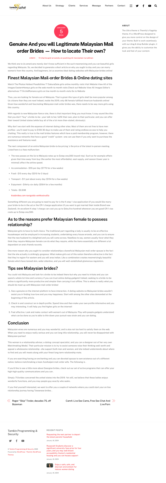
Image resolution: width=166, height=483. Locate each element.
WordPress (21, 452)
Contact (121, 5)
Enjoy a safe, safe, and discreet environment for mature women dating (66, 466)
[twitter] (137, 5)
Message (96, 5)
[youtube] (149, 5)
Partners (109, 5)
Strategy (60, 5)
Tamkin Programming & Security (21, 449)
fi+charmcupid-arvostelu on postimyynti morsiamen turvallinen (66, 58)
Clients (71, 5)
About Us (46, 5)
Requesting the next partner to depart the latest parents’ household (63, 435)
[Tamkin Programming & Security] (17, 11)
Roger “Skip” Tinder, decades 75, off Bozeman (31, 402)
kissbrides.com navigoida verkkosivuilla (30, 195)
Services (83, 5)
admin (32, 58)
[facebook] (143, 5)
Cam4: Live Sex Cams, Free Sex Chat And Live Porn (88, 402)
